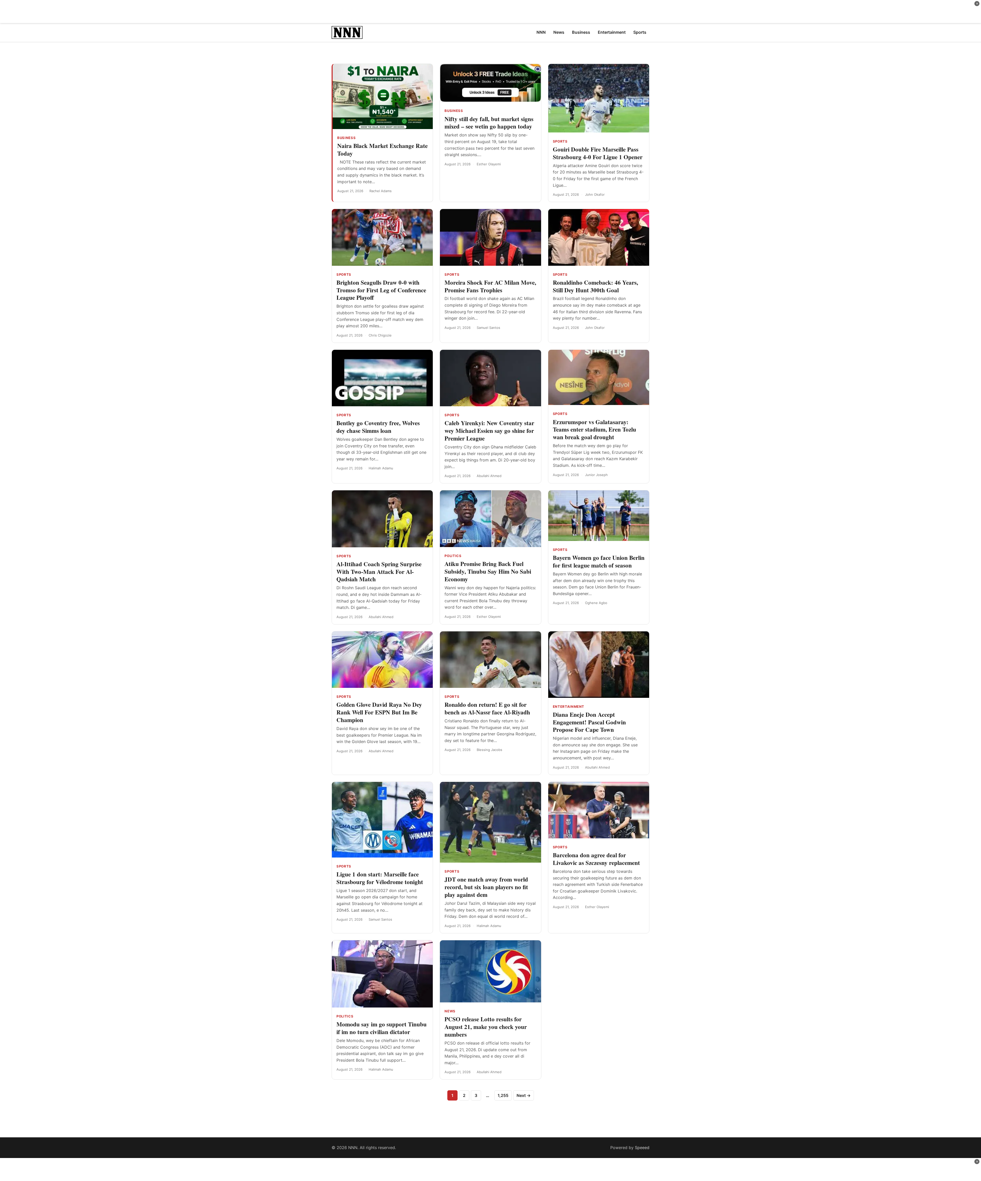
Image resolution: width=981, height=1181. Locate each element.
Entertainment (568, 706)
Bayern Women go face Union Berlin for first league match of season (599, 561)
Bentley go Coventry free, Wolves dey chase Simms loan (378, 427)
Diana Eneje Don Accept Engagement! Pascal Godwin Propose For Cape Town (589, 722)
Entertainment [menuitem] (612, 32)
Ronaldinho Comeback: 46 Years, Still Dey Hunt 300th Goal (595, 286)
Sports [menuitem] (639, 32)
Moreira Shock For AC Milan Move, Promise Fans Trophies (490, 286)
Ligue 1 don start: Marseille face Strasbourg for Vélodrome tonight (379, 878)
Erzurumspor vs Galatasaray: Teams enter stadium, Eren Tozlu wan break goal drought (594, 430)
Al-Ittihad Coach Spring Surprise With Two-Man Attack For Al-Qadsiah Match (379, 572)
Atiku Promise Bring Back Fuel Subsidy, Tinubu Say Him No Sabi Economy (488, 571)
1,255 (503, 1095)
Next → (524, 1095)
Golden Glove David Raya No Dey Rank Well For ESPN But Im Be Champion (379, 712)
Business (346, 138)
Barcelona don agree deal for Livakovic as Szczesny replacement (596, 859)
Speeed (642, 1147)
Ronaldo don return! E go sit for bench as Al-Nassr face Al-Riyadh (487, 708)
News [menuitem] (558, 32)
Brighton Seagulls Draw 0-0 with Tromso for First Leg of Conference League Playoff (381, 290)
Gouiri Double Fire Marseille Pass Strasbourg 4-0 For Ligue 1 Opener (598, 153)
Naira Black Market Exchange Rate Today (382, 149)
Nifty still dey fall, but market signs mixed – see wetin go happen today (489, 122)
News (450, 1011)
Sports (560, 141)
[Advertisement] (490, 11)
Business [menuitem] (581, 32)
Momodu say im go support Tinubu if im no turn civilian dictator (381, 1028)
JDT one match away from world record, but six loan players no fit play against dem (486, 887)
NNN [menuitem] (541, 32)
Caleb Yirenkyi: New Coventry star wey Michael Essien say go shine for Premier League (489, 431)
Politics (453, 556)
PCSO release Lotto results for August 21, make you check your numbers (486, 1027)
